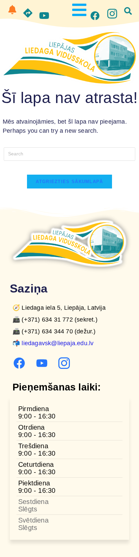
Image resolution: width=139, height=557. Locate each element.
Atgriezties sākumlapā (69, 181)
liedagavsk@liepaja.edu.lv (57, 343)
